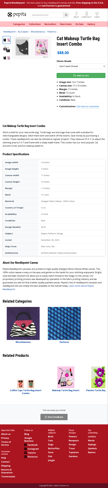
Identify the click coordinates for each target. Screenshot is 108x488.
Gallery (91, 24)
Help (76, 17)
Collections (35, 24)
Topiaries (74, 452)
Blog (26, 434)
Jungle (51, 460)
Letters (92, 436)
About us (6, 434)
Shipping (5, 465)
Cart (97, 17)
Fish (50, 456)
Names (91, 452)
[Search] (66, 15)
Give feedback (55, 417)
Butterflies (54, 448)
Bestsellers (50, 24)
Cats (50, 440)
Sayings (92, 444)
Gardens (73, 456)
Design (72, 444)
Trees (72, 448)
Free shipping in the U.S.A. (90, 2)
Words (91, 440)
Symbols (92, 448)
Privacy (5, 438)
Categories (19, 24)
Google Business (28, 439)
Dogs (50, 444)
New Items (66, 24)
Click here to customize (87, 106)
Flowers (73, 436)
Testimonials (8, 476)
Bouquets (74, 440)
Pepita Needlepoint (14, 2)
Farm (50, 452)
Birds (50, 436)
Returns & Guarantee (7, 471)
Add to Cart (83, 75)
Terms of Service (6, 443)
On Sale (79, 24)
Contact (87, 17)
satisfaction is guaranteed (56, 5)
